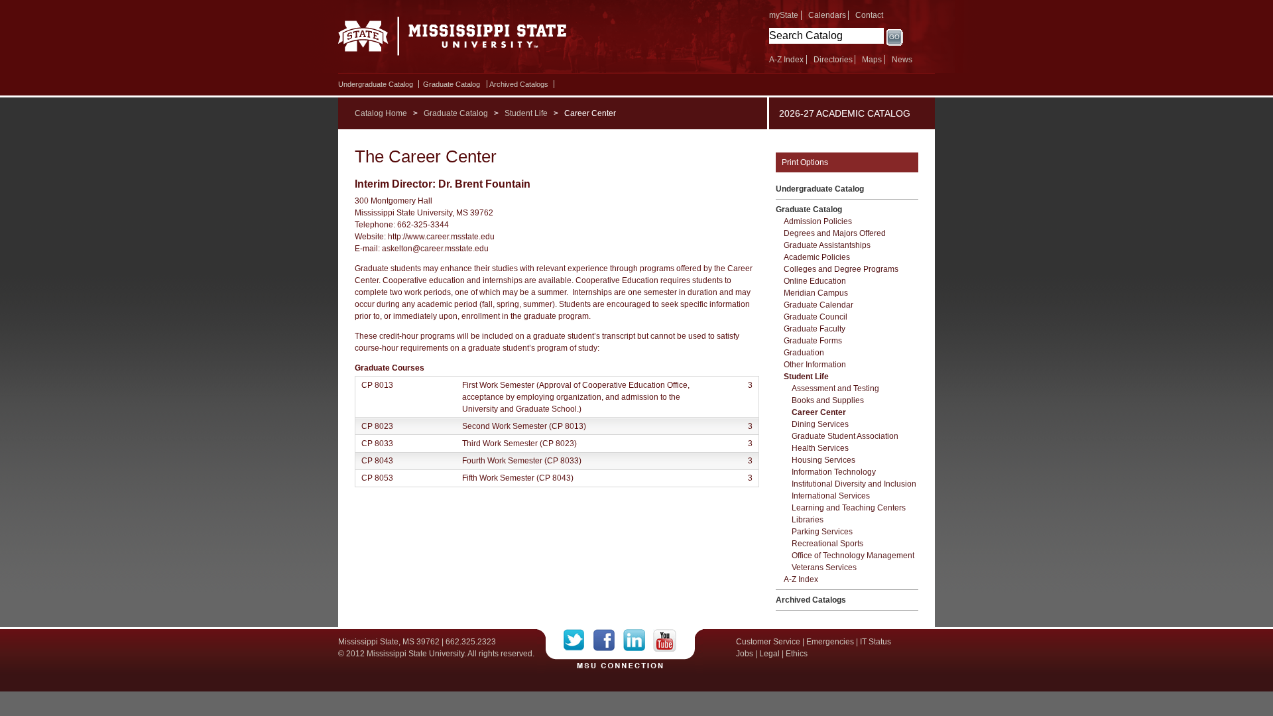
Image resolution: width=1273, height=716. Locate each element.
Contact (869, 15)
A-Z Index (786, 59)
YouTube (664, 640)
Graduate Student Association (845, 436)
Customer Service (768, 641)
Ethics (797, 653)
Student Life (526, 113)
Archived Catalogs (518, 84)
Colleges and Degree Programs (841, 269)
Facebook (608, 640)
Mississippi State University (452, 40)
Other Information (815, 364)
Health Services (820, 448)
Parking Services (822, 531)
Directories (833, 59)
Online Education (815, 281)
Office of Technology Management (853, 555)
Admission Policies (818, 221)
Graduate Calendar (818, 305)
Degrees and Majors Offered (835, 233)
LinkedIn (638, 640)
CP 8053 (377, 478)
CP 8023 (377, 426)
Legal (769, 653)
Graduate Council (815, 317)
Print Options (805, 162)
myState (783, 15)
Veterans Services (824, 567)
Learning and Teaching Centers (849, 507)
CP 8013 (377, 385)
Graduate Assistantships (827, 245)
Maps (872, 59)
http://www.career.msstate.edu (441, 236)
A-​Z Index (801, 579)
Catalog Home (381, 113)
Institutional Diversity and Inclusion (854, 484)
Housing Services (823, 460)
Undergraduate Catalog (375, 84)
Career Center (819, 412)
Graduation (804, 352)
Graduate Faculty (814, 328)
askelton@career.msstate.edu (435, 248)
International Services (831, 496)
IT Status (875, 641)
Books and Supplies (828, 400)
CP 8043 (377, 460)
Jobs (744, 653)
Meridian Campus (816, 293)
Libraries (807, 519)
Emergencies (830, 641)
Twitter (578, 640)
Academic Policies (817, 257)
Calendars (827, 15)
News (902, 59)
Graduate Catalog (451, 84)
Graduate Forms (813, 340)
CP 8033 (377, 443)
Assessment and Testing (835, 388)
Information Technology (834, 472)
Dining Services (820, 424)
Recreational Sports (827, 543)
